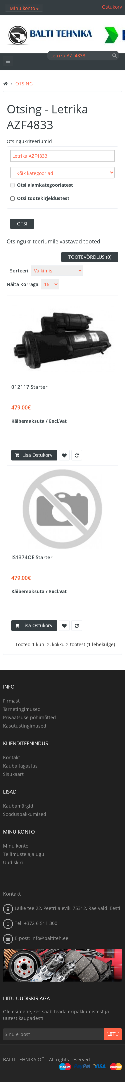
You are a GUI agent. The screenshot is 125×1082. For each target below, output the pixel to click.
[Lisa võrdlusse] (76, 455)
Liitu (113, 1034)
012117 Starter (29, 387)
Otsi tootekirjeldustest (43, 198)
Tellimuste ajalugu (23, 854)
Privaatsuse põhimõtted (29, 717)
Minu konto (15, 846)
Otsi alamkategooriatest (45, 185)
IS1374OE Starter (31, 557)
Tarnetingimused (22, 709)
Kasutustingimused (24, 726)
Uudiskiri (13, 862)
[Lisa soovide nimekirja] (64, 455)
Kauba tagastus (20, 766)
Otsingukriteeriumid (29, 141)
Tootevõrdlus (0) (89, 257)
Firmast (11, 701)
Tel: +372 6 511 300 (36, 923)
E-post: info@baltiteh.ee (41, 938)
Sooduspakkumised (24, 814)
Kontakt (11, 757)
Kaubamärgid (18, 806)
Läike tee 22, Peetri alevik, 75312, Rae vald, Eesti (67, 908)
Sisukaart (13, 774)
